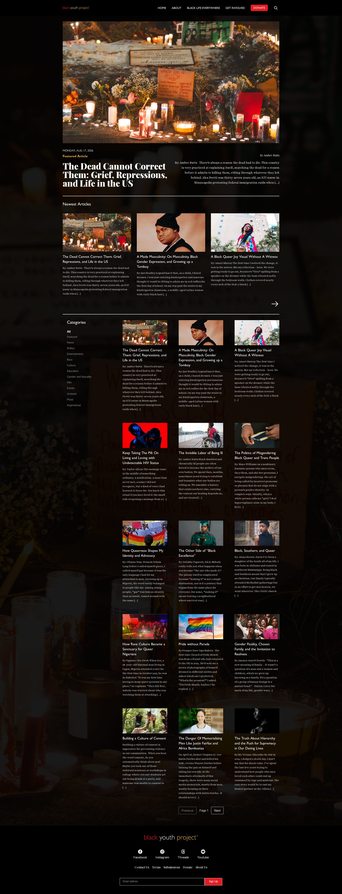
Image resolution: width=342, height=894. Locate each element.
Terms (156, 867)
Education (72, 371)
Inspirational (74, 405)
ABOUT (176, 8)
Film (69, 382)
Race (69, 360)
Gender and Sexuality (79, 377)
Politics (71, 348)
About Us (201, 867)
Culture (71, 365)
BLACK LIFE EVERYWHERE (203, 8)
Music (70, 399)
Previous (187, 810)
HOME (162, 8)
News (70, 343)
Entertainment (75, 354)
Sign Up (213, 881)
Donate (188, 867)
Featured (72, 337)
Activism (72, 394)
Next (217, 810)
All (69, 331)
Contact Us (142, 867)
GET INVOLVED (235, 8)
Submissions (172, 867)
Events (70, 388)
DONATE (259, 8)
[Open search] (275, 7)
